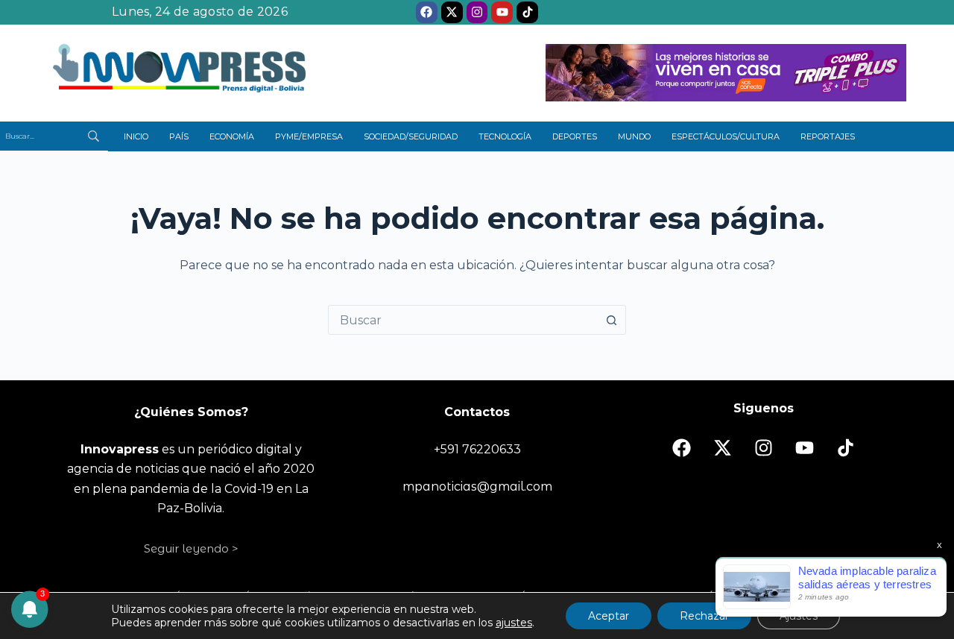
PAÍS (179, 136)
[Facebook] (426, 12)
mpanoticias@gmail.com (477, 486)
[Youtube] (502, 12)
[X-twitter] (452, 12)
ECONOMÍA (231, 136)
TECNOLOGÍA (504, 136)
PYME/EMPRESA (309, 136)
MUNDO (634, 136)
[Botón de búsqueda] (611, 320)
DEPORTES (574, 136)
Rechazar (704, 616)
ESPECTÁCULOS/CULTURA (726, 136)
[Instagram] (477, 12)
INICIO (136, 136)
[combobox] (463, 320)
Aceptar (608, 616)
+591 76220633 (477, 449)
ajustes (514, 622)
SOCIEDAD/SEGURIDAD (411, 136)
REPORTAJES (827, 136)
